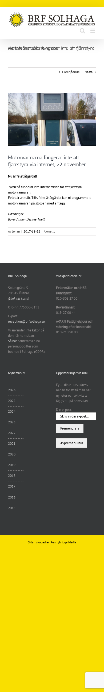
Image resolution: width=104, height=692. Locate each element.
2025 (11, 401)
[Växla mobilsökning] (82, 30)
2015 (11, 508)
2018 (11, 475)
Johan (16, 231)
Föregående (71, 72)
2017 (11, 486)
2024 (11, 411)
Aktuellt (49, 231)
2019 (11, 465)
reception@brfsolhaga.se (26, 321)
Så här (12, 341)
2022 (11, 433)
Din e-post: (64, 409)
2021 (11, 443)
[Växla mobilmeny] (93, 30)
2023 (11, 422)
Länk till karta (18, 298)
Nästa (89, 72)
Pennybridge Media (63, 542)
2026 (11, 390)
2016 (11, 497)
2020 (11, 454)
